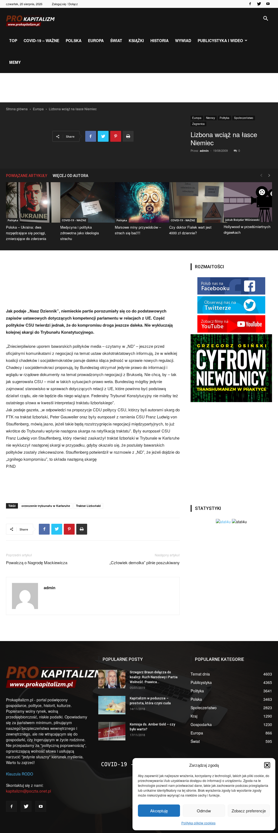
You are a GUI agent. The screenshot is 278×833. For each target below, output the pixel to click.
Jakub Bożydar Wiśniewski (242, 220)
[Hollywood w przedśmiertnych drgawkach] (248, 202)
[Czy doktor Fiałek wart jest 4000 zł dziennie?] (193, 202)
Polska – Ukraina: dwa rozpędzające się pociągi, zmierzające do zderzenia (26, 233)
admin (204, 151)
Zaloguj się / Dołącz (65, 4)
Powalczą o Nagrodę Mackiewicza (36, 562)
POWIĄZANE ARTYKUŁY (26, 175)
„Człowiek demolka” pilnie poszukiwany (144, 562)
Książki (136, 40)
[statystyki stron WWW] (223, 521)
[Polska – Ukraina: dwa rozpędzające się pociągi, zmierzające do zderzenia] (30, 202)
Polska (73, 40)
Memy (15, 62)
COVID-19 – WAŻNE (41, 40)
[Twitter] (259, 4)
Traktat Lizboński (88, 506)
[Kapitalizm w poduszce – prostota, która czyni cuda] (111, 705)
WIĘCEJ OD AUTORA (70, 175)
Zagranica (198, 124)
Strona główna (17, 108)
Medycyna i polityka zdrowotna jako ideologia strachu (79, 233)
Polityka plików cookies (198, 823)
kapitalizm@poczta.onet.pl (28, 791)
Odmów (204, 810)
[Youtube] (268, 4)
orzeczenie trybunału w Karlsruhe (45, 506)
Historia (159, 40)
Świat (116, 40)
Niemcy (210, 118)
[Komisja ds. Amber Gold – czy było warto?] (111, 731)
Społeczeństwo (243, 118)
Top (13, 40)
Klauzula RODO (19, 774)
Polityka (224, 118)
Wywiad (183, 40)
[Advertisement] (139, 88)
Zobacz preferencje (249, 810)
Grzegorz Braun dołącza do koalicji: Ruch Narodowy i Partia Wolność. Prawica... (154, 677)
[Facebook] (250, 4)
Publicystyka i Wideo (220, 40)
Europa (96, 40)
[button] (267, 765)
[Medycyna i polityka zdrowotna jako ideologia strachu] (84, 202)
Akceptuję (159, 810)
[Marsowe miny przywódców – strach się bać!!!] (139, 202)
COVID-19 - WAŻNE (74, 220)
